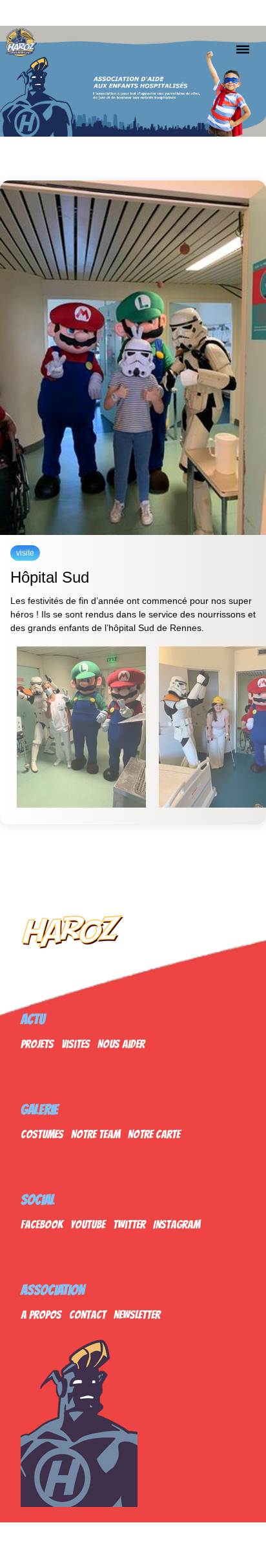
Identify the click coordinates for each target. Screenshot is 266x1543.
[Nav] (242, 49)
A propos (41, 1314)
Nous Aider (121, 1044)
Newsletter (137, 1314)
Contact (87, 1314)
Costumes (42, 1134)
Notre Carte (154, 1134)
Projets (37, 1044)
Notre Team (95, 1134)
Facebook (42, 1224)
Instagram (176, 1224)
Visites (75, 1044)
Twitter (129, 1224)
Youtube (87, 1224)
